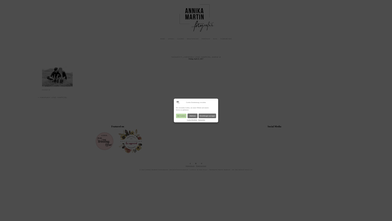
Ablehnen (192, 116)
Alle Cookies (181, 116)
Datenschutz (201, 120)
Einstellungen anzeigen (207, 116)
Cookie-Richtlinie (192, 120)
